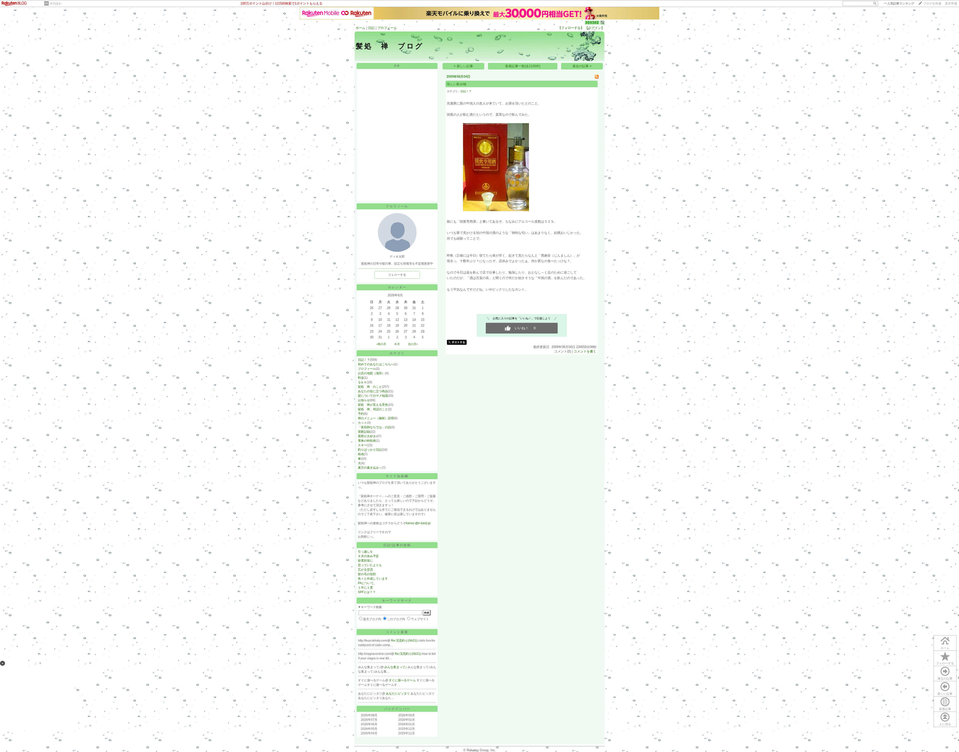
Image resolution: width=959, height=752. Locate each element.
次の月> (413, 344)
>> (899, 3)
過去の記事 (945, 678)
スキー (362, 445)
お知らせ (364, 400)
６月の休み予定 (368, 556)
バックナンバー (397, 709)
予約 (361, 413)
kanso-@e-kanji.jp (418, 523)
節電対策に (365, 560)
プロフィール (387, 28)
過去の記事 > (582, 66)
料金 (361, 377)
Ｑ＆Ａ (362, 382)
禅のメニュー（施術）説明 (376, 418)
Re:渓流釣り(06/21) (404, 640)
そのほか (55, 3)
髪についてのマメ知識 (373, 395)
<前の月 (381, 344)
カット (362, 422)
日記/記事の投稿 (397, 545)
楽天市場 (951, 3)
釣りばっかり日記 (370, 449)
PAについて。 (367, 583)
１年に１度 (365, 587)
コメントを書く (585, 351)
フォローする (945, 663)
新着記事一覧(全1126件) (522, 66)
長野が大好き (367, 436)
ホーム (360, 28)
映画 (361, 454)
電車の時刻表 (367, 440)
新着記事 (945, 709)
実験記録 (364, 431)
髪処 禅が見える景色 (373, 404)
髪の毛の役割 (367, 574)
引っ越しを (365, 551)
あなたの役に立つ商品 (373, 391)
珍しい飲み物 (456, 84)
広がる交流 (365, 569)
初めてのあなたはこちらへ (376, 364)
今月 (397, 344)
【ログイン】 (594, 28)
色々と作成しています (373, 578)
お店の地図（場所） (371, 373)
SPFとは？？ (367, 592)
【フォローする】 (571, 28)
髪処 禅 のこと (370, 386)
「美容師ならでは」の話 (374, 427)
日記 (371, 28)
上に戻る (945, 724)
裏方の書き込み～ (370, 467)
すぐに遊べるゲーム (403, 680)
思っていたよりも (370, 565)
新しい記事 (945, 694)
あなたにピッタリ (398, 693)
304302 (592, 22)
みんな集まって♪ (396, 667)
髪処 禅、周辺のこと (373, 409)
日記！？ (364, 360)
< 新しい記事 (463, 66)
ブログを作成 (932, 3)
